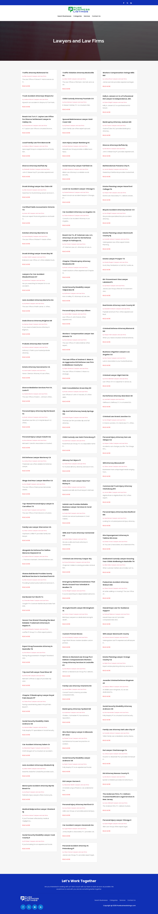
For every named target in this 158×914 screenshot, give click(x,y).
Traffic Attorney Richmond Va (35, 73)
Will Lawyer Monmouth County (116, 634)
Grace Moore (28, 125)
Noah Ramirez (68, 146)
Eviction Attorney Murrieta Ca (35, 233)
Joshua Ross (28, 461)
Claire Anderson (69, 215)
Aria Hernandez (109, 712)
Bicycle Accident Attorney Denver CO (119, 210)
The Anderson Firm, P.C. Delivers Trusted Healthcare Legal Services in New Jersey (118, 797)
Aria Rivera (27, 652)
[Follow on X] (127, 3)
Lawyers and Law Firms (39, 76)
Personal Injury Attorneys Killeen (76, 310)
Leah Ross (27, 280)
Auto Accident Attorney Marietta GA (37, 300)
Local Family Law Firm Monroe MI (36, 142)
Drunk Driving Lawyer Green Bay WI (37, 253)
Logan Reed (68, 829)
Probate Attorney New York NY (35, 344)
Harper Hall (108, 193)
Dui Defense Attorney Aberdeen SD (118, 396)
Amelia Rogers (68, 417)
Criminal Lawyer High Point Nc (115, 375)
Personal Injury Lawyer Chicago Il (117, 820)
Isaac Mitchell (109, 803)
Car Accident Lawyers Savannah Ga (78, 825)
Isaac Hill (26, 213)
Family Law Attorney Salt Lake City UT (119, 729)
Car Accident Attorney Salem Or (36, 744)
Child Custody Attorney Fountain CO (78, 98)
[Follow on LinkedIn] (131, 3)
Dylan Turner (68, 764)
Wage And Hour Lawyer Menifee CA (37, 480)
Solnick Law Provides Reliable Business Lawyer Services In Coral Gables (76, 507)
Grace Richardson (69, 562)
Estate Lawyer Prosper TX (114, 259)
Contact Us (96, 16)
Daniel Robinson (69, 192)
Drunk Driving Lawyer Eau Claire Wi (37, 186)
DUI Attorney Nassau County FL (116, 773)
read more (26, 86)
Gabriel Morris (28, 394)
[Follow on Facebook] (123, 3)
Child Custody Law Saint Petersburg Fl (78, 437)
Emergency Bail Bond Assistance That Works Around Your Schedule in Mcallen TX (78, 584)
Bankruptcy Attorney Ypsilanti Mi (76, 709)
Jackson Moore (28, 99)
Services (87, 16)
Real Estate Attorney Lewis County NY (119, 305)
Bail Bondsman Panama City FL (116, 166)
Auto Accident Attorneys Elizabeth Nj (38, 765)
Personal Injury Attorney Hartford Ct (78, 804)
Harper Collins (109, 443)
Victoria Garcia (109, 637)
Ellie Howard (28, 76)
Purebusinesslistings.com (126, 906)
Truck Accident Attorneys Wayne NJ (37, 96)
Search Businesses (64, 16)
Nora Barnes (28, 440)
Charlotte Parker (29, 600)
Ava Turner (67, 244)
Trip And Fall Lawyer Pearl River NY (37, 672)
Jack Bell (107, 399)
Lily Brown (67, 293)
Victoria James (28, 347)
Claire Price (27, 701)
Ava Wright (27, 484)
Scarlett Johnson (109, 239)
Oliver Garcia (68, 852)
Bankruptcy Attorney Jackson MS (117, 122)
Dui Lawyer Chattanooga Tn (115, 750)
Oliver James (28, 530)
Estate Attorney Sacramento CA (36, 367)
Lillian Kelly (108, 565)
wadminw (67, 712)
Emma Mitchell (109, 379)
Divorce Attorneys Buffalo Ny (34, 166)
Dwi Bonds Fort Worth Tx (32, 597)
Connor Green (68, 614)
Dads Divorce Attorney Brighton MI (37, 320)
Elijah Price (108, 663)
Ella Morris (108, 149)
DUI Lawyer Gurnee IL (71, 781)
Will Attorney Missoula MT (114, 463)
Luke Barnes (108, 518)
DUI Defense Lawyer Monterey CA (36, 457)
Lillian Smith (27, 257)
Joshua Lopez (109, 754)
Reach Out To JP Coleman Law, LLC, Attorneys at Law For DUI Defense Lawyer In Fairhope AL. (77, 238)
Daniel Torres (68, 738)
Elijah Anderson (68, 169)
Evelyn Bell (67, 513)
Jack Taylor (27, 510)
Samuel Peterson (110, 614)
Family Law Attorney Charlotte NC (77, 686)
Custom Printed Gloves (72, 634)
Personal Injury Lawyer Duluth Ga (36, 437)
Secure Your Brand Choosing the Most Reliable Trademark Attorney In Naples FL (38, 623)
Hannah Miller (28, 727)
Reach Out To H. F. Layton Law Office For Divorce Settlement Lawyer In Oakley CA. (38, 119)
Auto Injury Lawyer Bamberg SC (76, 142)
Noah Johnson (28, 417)
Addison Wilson (28, 146)
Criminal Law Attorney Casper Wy (77, 559)
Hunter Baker (68, 539)
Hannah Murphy (29, 629)
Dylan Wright (108, 102)
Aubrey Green (28, 324)
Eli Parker (26, 841)
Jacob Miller (68, 314)
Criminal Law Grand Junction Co (117, 416)
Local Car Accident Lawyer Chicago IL (78, 189)
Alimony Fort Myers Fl (71, 460)
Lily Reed (26, 303)
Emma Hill (27, 676)
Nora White (67, 487)
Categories (77, 16)
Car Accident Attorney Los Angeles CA (78, 212)
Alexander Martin (69, 785)
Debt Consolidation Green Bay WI (76, 388)
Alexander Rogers (29, 748)
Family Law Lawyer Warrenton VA (36, 527)
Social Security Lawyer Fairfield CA (77, 166)
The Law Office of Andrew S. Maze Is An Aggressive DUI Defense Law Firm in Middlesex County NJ (78, 362)
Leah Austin (27, 370)
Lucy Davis (67, 808)
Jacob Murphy (28, 236)
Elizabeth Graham (29, 169)
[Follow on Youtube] (34, 907)
